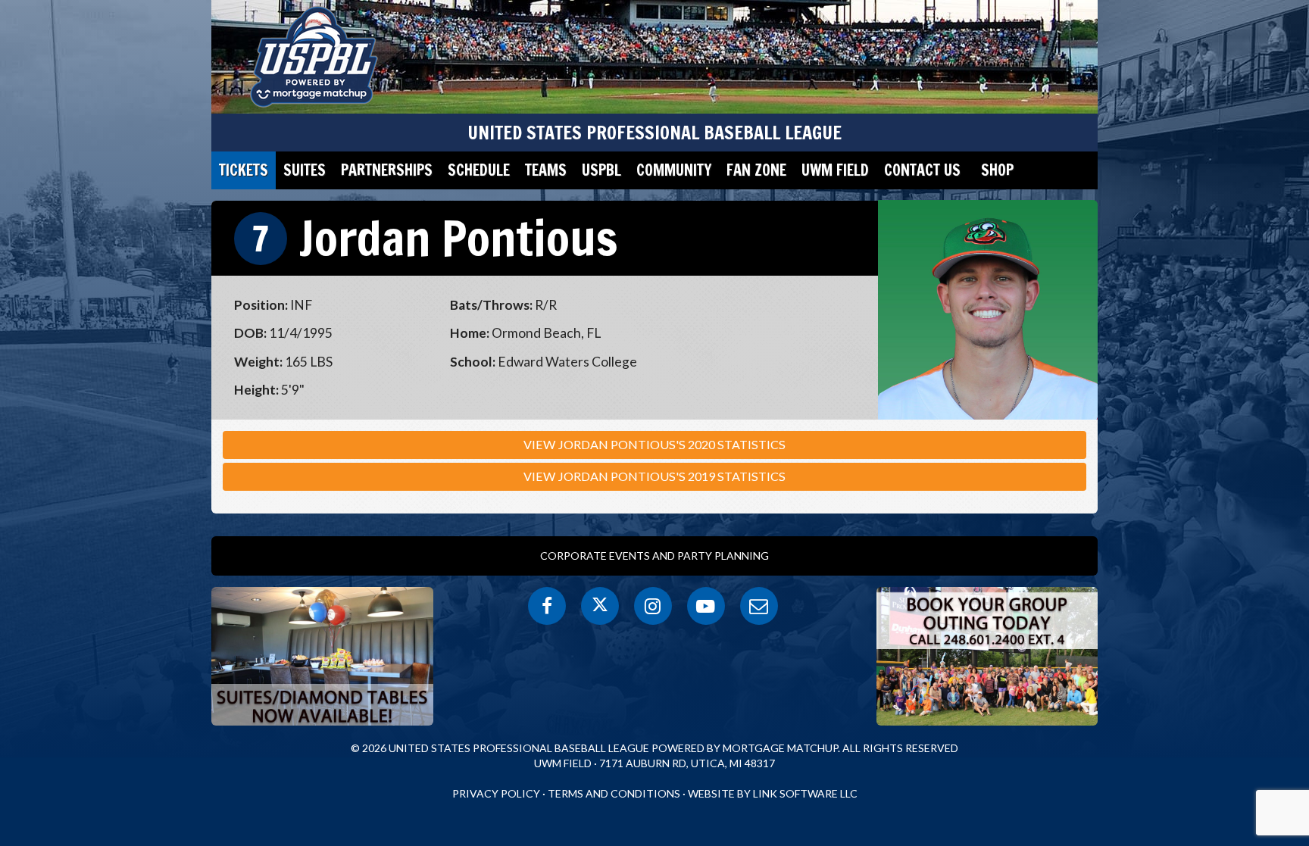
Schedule (479, 170)
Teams (546, 170)
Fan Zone (756, 170)
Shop (997, 170)
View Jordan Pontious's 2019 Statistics (654, 476)
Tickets (243, 170)
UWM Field (835, 170)
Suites (304, 170)
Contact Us (922, 170)
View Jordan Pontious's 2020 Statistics (654, 444)
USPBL (601, 170)
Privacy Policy (496, 793)
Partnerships (387, 170)
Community (673, 170)
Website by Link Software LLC (773, 793)
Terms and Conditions (614, 793)
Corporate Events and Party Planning (654, 555)
